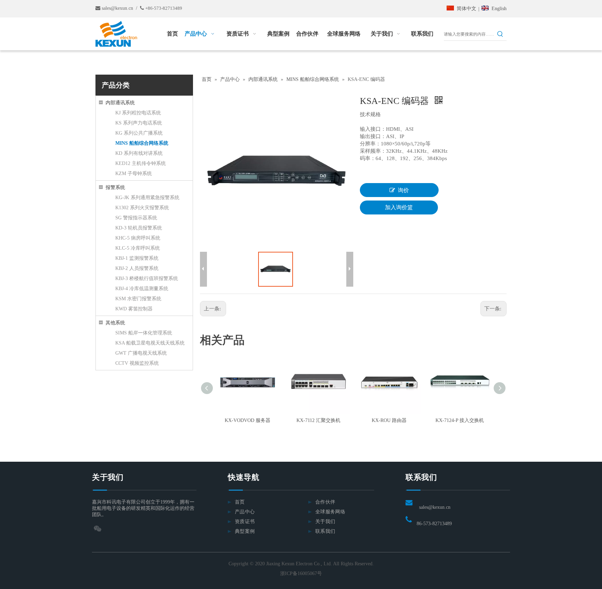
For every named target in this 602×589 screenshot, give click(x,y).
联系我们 (325, 531)
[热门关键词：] (500, 34)
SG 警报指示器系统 (136, 217)
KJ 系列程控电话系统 (138, 112)
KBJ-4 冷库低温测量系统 (141, 288)
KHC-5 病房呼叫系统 (137, 238)
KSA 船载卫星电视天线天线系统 (150, 343)
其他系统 (115, 322)
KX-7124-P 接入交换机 (459, 420)
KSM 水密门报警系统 (138, 298)
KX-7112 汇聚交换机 (318, 420)
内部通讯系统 (120, 102)
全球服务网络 (330, 511)
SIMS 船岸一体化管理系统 (143, 332)
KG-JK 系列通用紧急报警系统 (147, 197)
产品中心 (245, 511)
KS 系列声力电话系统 (138, 123)
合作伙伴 (325, 502)
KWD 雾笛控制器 (134, 308)
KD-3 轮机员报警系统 (138, 228)
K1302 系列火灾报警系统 (142, 207)
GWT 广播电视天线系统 (141, 353)
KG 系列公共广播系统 (139, 133)
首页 (240, 502)
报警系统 (115, 187)
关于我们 (325, 521)
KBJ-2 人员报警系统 (137, 268)
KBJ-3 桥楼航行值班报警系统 (146, 278)
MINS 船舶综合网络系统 (141, 143)
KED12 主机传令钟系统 (140, 163)
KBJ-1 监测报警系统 (137, 258)
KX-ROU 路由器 (389, 420)
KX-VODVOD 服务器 (247, 420)
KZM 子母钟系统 (133, 173)
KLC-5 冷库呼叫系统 (137, 248)
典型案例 (245, 531)
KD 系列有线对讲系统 (139, 153)
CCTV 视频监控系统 (137, 363)
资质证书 (245, 521)
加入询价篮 (399, 207)
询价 (403, 190)
